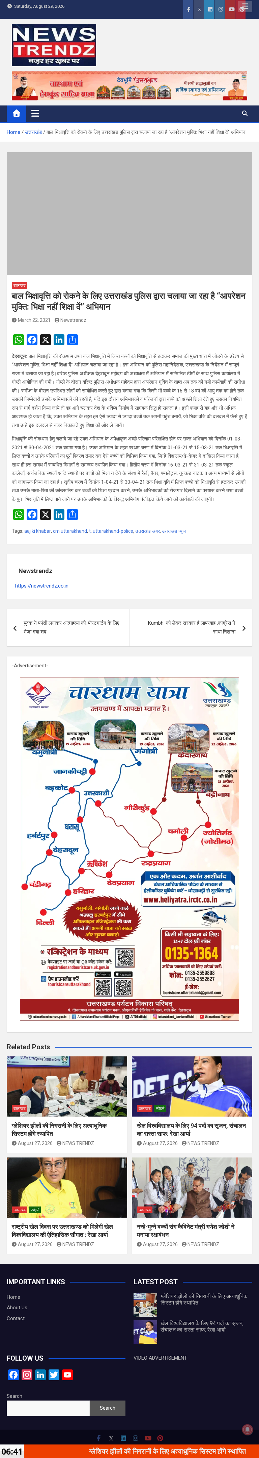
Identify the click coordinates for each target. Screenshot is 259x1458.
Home (13, 1297)
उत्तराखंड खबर (147, 531)
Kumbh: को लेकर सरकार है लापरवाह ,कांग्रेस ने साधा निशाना (191, 627)
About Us (17, 1308)
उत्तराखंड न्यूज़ (174, 531)
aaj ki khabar (37, 531)
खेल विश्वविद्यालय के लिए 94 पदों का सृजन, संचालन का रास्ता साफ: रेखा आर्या (202, 1326)
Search (14, 1396)
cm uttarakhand (70, 531)
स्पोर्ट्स (160, 1108)
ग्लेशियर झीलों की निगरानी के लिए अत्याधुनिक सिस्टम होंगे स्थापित (122, 1451)
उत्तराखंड (19, 285)
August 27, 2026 (35, 1143)
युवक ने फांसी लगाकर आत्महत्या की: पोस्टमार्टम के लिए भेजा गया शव (71, 627)
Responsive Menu (245, 6)
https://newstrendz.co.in (41, 586)
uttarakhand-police (113, 531)
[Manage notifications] (247, 1429)
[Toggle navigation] (35, 113)
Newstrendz (73, 320)
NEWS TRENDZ (78, 1143)
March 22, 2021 (34, 320)
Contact (16, 1318)
